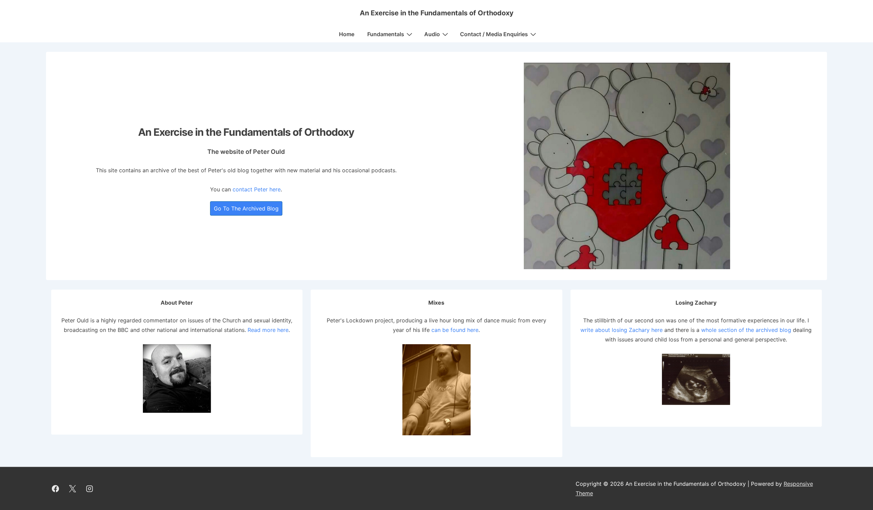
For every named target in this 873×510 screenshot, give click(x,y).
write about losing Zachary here (621, 329)
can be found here (454, 329)
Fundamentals (385, 34)
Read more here (268, 329)
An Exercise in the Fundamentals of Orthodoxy (437, 13)
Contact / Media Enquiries (494, 34)
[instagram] (89, 488)
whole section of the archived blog (746, 329)
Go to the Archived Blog (246, 208)
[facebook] (55, 488)
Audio (432, 34)
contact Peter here (257, 189)
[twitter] (72, 488)
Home (346, 34)
